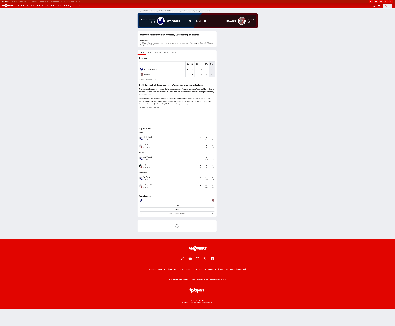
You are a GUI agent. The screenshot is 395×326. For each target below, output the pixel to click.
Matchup (158, 52)
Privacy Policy (184, 269)
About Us (152, 269)
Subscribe (173, 269)
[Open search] (373, 5)
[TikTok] (371, 1)
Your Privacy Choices (227, 269)
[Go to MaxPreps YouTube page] (190, 259)
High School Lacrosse (150, 11)
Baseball (30, 6)
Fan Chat (175, 52)
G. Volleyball (69, 6)
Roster (166, 52)
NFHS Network (202, 279)
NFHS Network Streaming (38, 1)
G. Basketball (56, 6)
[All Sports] (78, 5)
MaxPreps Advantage (218, 279)
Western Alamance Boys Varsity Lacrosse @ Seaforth (197, 11)
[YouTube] (376, 1)
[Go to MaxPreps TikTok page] (182, 259)
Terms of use (197, 269)
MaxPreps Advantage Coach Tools (65, 1)
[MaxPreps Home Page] (140, 11)
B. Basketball (42, 6)
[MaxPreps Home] (8, 5)
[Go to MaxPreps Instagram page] (197, 259)
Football (21, 6)
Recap (142, 52)
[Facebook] (390, 1)
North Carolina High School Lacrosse (169, 11)
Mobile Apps (162, 269)
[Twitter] (385, 1)
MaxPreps (6, 1)
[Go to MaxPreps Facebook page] (212, 259)
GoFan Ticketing (19, 1)
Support (240, 269)
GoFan (192, 279)
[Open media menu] (379, 5)
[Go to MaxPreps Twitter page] (205, 259)
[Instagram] (381, 1)
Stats (150, 52)
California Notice (210, 269)
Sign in (387, 6)
